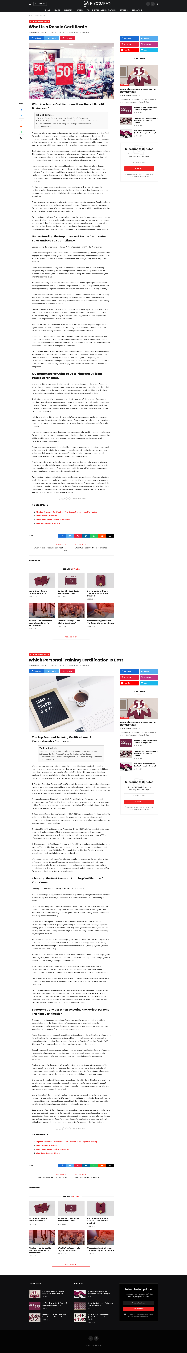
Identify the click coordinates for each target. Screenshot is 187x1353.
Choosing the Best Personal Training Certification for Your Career (66, 754)
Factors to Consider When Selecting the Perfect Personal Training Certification (71, 757)
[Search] (157, 4)
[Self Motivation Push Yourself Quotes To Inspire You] (126, 110)
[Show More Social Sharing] (78, 38)
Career (80, 10)
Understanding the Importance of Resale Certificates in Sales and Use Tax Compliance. (71, 121)
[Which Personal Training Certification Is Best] (71, 704)
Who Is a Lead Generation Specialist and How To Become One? (40, 623)
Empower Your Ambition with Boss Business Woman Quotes (146, 120)
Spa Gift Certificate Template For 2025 (38, 592)
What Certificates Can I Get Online (52, 1177)
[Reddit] (21, 126)
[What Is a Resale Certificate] (71, 71)
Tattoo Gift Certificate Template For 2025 (68, 592)
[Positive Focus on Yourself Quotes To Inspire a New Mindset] (80, 1317)
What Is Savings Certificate (48, 523)
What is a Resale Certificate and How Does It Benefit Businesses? (62, 118)
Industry (68, 10)
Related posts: (46, 126)
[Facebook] (21, 109)
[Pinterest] (21, 120)
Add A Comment (71, 637)
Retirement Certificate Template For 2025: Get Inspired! (98, 593)
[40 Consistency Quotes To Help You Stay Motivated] (139, 75)
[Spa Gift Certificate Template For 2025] (42, 580)
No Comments (73, 32)
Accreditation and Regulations (101, 10)
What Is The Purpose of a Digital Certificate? (69, 622)
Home (47, 10)
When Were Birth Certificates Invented (53, 519)
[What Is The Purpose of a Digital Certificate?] (71, 610)
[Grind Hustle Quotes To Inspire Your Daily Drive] (80, 1306)
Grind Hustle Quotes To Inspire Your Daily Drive (100, 1304)
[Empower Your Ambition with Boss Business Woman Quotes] (126, 121)
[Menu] (30, 4)
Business (124, 85)
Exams (57, 10)
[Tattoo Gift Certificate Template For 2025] (71, 580)
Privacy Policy (138, 176)
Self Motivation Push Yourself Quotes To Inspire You (146, 108)
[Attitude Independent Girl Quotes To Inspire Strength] (126, 133)
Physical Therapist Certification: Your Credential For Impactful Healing (66, 512)
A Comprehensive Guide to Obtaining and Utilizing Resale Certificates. (64, 124)
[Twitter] (21, 115)
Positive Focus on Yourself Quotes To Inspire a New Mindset (98, 1317)
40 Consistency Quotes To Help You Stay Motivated (138, 90)
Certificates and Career (39, 21)
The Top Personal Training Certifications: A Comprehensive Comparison (69, 751)
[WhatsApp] (21, 132)
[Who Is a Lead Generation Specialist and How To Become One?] (42, 610)
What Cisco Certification (46, 516)
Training (124, 10)
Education (137, 10)
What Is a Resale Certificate (87, 1177)
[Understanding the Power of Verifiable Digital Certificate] (100, 610)
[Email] (21, 137)
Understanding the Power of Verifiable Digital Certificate (100, 622)
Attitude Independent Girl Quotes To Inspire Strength (145, 132)
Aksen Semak (34, 32)
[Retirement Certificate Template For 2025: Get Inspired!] (100, 580)
